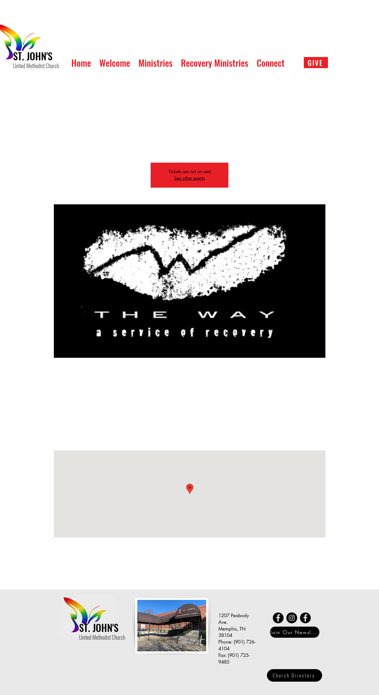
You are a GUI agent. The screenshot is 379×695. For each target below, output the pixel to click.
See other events (189, 178)
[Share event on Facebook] (75, 574)
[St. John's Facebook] (305, 617)
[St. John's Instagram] (291, 617)
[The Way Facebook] (278, 617)
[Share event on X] (89, 574)
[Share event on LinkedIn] (102, 574)
